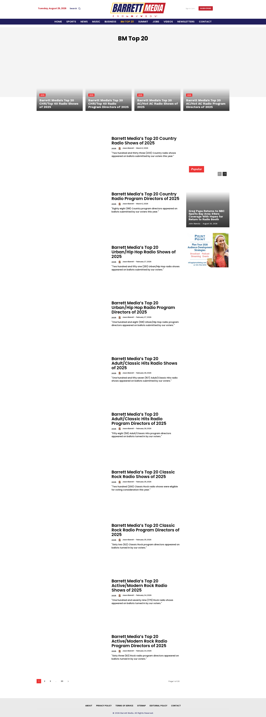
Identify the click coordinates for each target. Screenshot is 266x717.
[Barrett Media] (138, 8)
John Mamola (194, 224)
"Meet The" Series (103, 47)
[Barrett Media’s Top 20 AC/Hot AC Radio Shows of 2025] (157, 83)
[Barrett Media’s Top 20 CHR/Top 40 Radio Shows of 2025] (60, 83)
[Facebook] (113, 16)
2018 (167, 47)
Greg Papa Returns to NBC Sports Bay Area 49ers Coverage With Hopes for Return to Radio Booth (207, 215)
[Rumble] (151, 16)
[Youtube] (132, 16)
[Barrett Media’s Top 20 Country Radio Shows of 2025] (72, 147)
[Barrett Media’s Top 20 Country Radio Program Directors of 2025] (72, 203)
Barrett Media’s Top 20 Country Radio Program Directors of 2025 (145, 196)
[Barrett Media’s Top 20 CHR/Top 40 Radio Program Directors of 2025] (108, 83)
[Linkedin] (127, 16)
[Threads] (146, 16)
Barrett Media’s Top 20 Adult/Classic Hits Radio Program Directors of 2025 (139, 418)
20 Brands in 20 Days (128, 47)
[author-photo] (120, 148)
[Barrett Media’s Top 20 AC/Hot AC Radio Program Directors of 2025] (206, 83)
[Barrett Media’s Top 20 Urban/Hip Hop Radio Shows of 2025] (72, 258)
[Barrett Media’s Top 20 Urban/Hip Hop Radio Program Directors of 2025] (72, 314)
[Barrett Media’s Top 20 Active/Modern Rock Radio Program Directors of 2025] (72, 647)
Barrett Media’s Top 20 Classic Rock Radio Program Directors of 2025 (145, 530)
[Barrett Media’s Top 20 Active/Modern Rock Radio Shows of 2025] (72, 592)
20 (62, 681)
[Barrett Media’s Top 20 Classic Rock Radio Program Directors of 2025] (72, 536)
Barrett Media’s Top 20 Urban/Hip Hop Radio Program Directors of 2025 (143, 307)
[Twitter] (118, 16)
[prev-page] (220, 174)
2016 (152, 47)
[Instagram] (123, 16)
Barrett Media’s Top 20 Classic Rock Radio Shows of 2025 (143, 474)
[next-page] (68, 681)
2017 (160, 47)
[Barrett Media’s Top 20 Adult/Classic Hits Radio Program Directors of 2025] (72, 425)
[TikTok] (137, 16)
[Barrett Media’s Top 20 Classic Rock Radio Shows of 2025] (72, 481)
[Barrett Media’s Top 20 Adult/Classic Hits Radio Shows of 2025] (72, 369)
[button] (76, 8)
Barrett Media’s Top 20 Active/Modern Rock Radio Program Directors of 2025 (139, 641)
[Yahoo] (156, 16)
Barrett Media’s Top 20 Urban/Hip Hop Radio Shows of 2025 (144, 251)
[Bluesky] (141, 16)
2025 (42, 95)
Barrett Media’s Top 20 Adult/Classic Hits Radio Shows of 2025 (144, 363)
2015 (145, 47)
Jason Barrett (128, 148)
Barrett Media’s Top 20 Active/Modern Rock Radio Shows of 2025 (139, 585)
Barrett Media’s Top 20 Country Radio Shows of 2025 (144, 140)
